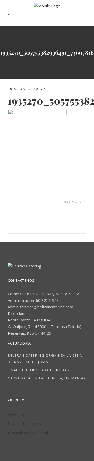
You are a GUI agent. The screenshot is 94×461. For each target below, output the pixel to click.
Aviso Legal (18, 414)
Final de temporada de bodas (38, 370)
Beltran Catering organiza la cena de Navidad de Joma (45, 358)
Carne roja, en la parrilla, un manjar (47, 378)
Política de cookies (24, 423)
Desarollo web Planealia (29, 432)
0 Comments (75, 202)
